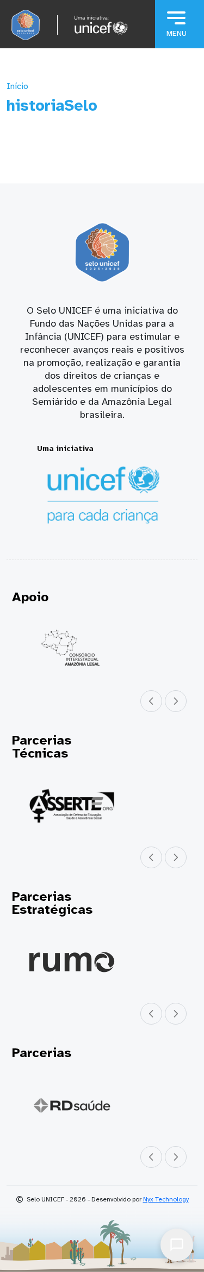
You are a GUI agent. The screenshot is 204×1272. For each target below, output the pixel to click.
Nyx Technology (166, 1199)
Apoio (30, 597)
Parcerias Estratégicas (52, 903)
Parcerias (41, 1053)
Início (17, 86)
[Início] (25, 25)
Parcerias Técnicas (41, 746)
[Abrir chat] (176, 1245)
